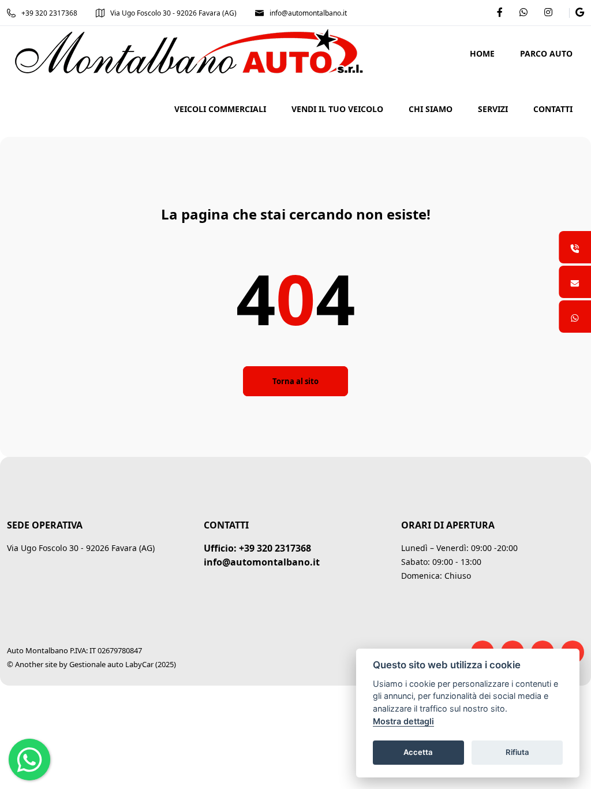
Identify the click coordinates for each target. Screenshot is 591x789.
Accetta (418, 752)
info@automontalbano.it (308, 13)
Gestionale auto (96, 664)
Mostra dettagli (403, 721)
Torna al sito (295, 381)
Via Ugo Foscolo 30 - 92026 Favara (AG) (173, 13)
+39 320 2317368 (49, 13)
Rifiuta (517, 752)
